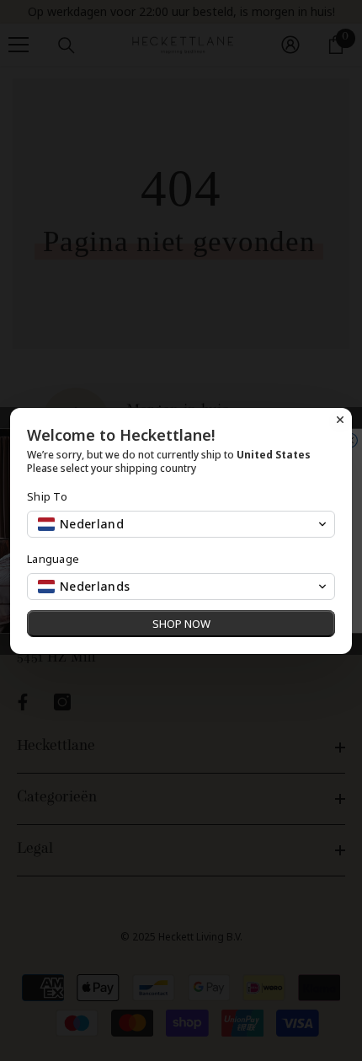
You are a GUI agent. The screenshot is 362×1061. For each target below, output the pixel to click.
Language (53, 559)
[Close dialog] (340, 419)
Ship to (47, 497)
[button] (181, 524)
